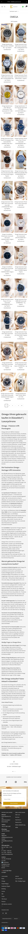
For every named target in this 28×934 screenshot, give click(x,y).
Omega (3, 881)
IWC (2, 894)
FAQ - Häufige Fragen (20, 881)
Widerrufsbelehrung (20, 825)
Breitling (4, 888)
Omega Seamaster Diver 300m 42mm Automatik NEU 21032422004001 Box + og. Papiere (7, 77)
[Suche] (4, 6)
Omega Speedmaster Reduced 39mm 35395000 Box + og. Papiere (7, 46)
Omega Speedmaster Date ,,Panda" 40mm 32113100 (21, 395)
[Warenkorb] (25, 6)
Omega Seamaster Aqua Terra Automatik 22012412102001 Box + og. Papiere (21, 237)
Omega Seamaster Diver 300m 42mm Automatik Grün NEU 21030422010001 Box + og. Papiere (7, 205)
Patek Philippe (5, 883)
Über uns (17, 814)
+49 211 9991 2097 (6, 826)
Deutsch (16, 918)
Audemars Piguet (6, 886)
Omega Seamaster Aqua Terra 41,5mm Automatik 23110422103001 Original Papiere (21, 334)
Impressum (18, 820)
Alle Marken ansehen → (7, 905)
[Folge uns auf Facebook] (3, 913)
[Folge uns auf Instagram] (5, 913)
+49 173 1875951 (6, 831)
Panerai (3, 901)
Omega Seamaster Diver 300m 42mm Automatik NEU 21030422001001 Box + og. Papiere (20, 47)
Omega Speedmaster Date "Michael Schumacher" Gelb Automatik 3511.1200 (7, 108)
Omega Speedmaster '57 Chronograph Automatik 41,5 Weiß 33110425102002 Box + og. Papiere (21, 109)
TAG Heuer (4, 899)
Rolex (3, 878)
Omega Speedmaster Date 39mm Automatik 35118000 (7, 333)
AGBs (16, 827)
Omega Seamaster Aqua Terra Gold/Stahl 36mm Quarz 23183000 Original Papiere (21, 269)
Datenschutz (18, 822)
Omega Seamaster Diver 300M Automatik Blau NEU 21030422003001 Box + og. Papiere (20, 173)
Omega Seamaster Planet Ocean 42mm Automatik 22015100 (21, 203)
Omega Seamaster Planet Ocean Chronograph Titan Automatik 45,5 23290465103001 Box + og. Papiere (7, 142)
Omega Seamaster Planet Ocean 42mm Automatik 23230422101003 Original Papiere (7, 396)
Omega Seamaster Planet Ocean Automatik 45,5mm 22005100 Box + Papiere (20, 76)
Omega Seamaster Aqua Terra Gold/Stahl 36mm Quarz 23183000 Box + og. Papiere (21, 365)
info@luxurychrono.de (16, 1)
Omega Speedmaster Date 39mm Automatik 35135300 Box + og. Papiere (7, 365)
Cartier (3, 891)
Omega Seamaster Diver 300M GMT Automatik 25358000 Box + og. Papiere (21, 302)
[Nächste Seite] (21, 405)
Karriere (17, 817)
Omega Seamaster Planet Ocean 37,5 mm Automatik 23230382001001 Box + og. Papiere (7, 303)
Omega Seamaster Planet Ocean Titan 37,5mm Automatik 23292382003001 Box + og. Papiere (21, 142)
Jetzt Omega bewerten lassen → (9, 742)
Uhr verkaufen (18, 878)
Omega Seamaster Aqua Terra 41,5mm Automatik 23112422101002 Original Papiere (7, 173)
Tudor (3, 896)
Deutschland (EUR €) (6, 918)
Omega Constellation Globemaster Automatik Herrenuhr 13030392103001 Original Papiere (7, 238)
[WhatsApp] (23, 7)
